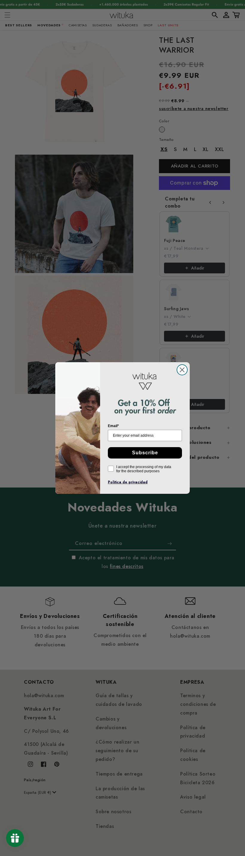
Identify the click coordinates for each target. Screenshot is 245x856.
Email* (113, 426)
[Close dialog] (182, 370)
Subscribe (145, 452)
